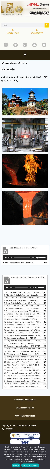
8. (22, 311)
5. (22, 303)
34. (22, 381)
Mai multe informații (30, 465)
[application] (25, 257)
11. (22, 319)
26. (22, 360)
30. (22, 370)
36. (22, 386)
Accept (16, 465)
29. (19, 368)
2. (22, 295)
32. (22, 376)
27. (22, 362)
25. (22, 357)
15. (22, 330)
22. (22, 349)
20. (19, 343)
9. (22, 314)
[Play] (5, 257)
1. (18, 262)
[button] (25, 54)
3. (22, 298)
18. (20, 338)
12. (22, 322)
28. (21, 365)
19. (22, 341)
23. (22, 351)
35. (22, 384)
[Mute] (37, 257)
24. (22, 354)
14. (22, 327)
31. (22, 373)
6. (22, 306)
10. (22, 317)
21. (22, 346)
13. (22, 325)
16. (21, 333)
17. (22, 335)
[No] (47, 456)
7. (22, 308)
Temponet (9, 429)
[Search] (47, 25)
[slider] (42, 257)
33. (22, 378)
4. (22, 300)
